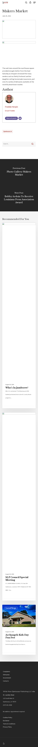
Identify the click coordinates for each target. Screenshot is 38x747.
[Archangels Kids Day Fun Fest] (19, 630)
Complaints (6, 672)
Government (7, 678)
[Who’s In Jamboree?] (19, 315)
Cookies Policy (7, 718)
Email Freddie (10, 111)
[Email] (20, 118)
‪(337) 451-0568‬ (7, 705)
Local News (11, 226)
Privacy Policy (7, 727)
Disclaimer (6, 721)
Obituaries (6, 675)
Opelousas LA (7, 131)
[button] (34, 2)
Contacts (6, 681)
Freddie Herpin (11, 106)
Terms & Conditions (9, 724)
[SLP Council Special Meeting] (19, 506)
